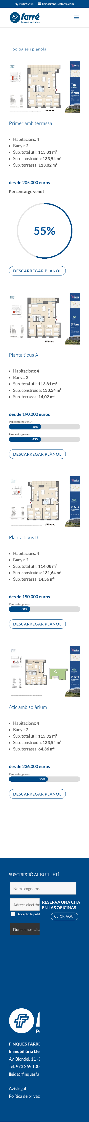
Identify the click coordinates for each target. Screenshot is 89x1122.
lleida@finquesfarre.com (31, 1074)
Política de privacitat (27, 1096)
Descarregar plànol (37, 270)
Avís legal (17, 1088)
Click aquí (64, 916)
